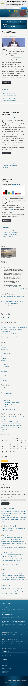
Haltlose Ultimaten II (19, 643)
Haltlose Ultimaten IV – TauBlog (9, 336)
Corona (5, 395)
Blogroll (4, 389)
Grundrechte (5, 349)
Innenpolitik (5, 89)
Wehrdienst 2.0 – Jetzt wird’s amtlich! (18, 327)
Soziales (4, 374)
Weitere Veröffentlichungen (8, 409)
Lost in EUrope (7, 552)
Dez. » (6, 452)
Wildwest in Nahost (7, 305)
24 (17, 449)
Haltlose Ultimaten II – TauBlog (8, 646)
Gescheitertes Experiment (8, 180)
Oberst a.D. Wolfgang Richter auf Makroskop (16, 287)
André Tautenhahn (15, 36)
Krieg (10, 232)
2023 (8, 26)
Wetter (5, 369)
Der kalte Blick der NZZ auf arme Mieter (11, 513)
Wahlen (4, 236)
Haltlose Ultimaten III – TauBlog (8, 643)
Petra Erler (6, 569)
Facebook (6, 317)
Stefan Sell (6, 585)
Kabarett (4, 356)
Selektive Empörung (7, 299)
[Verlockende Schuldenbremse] (13, 42)
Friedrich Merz (10, 97)
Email (9, 317)
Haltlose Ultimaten (18, 646)
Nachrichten (5, 360)
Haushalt (11, 98)
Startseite (6, 682)
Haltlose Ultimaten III (19, 641)
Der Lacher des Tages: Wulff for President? (12, 425)
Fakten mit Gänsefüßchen (17, 325)
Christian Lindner (11, 95)
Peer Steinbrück (17, 57)
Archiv (3, 387)
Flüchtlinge (5, 232)
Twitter (4, 317)
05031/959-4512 (5, 671)
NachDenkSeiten (8, 508)
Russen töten (5, 572)
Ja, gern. (24, 7)
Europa (4, 345)
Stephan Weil (14, 234)
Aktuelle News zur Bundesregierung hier (10, 264)
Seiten (3, 392)
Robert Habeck (12, 200)
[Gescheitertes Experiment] (13, 191)
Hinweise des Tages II (7, 511)
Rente (5, 375)
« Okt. (2, 452)
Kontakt (4, 431)
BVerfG (4, 95)
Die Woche (6, 362)
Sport (3, 378)
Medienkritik (5, 358)
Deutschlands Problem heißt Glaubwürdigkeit (13, 296)
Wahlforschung (10, 236)
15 (10, 447)
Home (4, 26)
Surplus (5, 535)
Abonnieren (5, 503)
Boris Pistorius (21, 200)
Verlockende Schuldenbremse (9, 32)
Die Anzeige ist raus (15, 333)
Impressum (11, 682)
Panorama (4, 371)
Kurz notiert (6, 366)
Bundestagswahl (8, 393)
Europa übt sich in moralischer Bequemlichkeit (16, 637)
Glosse (4, 347)
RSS (2, 317)
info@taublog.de (5, 672)
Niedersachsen (7, 353)
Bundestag (13, 93)
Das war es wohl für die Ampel (10, 113)
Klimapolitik (5, 165)
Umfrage (12, 209)
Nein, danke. (16, 7)
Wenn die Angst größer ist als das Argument (13, 301)
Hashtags (6, 364)
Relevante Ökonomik (9, 526)
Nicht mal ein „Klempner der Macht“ (11, 303)
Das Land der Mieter (7, 547)
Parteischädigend (6, 434)
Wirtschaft (5, 167)
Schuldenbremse (12, 100)
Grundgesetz (6, 98)
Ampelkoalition (6, 93)
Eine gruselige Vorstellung (11, 648)
